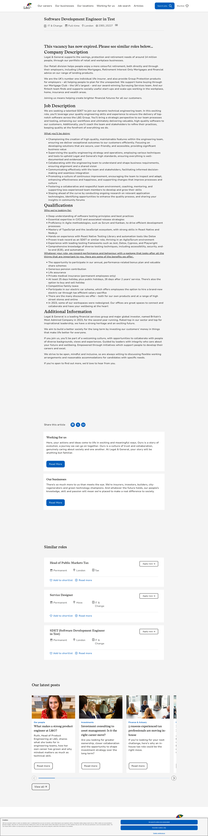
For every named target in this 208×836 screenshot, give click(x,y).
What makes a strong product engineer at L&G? (53, 728)
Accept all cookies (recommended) (159, 822)
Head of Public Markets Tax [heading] (69, 563)
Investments (87, 722)
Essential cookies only (159, 827)
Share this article (54, 424)
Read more (43, 766)
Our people (39, 722)
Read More (55, 464)
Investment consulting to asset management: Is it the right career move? (99, 730)
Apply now (148, 563)
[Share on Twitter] (78, 425)
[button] (116, 580)
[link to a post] (53, 707)
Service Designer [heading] (61, 595)
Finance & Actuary (137, 722)
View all (39, 786)
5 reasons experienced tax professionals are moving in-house (147, 730)
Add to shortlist (63, 580)
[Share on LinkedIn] (73, 425)
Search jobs (162, 6)
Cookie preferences (159, 833)
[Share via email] (83, 425)
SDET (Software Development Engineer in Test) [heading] (77, 632)
